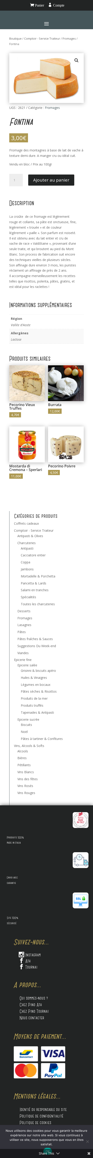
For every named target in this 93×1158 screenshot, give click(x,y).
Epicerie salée (27, 665)
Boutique (15, 38)
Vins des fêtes (27, 779)
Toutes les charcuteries (38, 604)
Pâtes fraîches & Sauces (35, 639)
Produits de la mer (34, 698)
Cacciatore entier (33, 555)
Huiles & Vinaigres (34, 677)
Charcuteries (26, 543)
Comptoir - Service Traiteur (42, 38)
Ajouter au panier (51, 180)
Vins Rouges (26, 793)
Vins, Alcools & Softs (29, 746)
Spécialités (28, 597)
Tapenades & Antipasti (37, 712)
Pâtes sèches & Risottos (39, 691)
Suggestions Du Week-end (36, 646)
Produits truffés (32, 705)
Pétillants (24, 765)
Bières (22, 758)
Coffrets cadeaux (26, 523)
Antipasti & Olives (30, 536)
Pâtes (21, 632)
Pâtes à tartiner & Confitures (42, 739)
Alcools (22, 751)
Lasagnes (24, 625)
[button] (76, 60)
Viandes (23, 653)
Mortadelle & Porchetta (38, 576)
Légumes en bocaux (35, 684)
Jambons (27, 569)
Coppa (25, 562)
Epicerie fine (23, 660)
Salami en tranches (35, 590)
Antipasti (27, 548)
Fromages (69, 38)
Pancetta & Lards (33, 583)
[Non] (87, 1141)
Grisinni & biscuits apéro (38, 670)
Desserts (23, 611)
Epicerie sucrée (28, 719)
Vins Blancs (25, 772)
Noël (24, 732)
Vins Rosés (25, 786)
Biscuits (26, 725)
